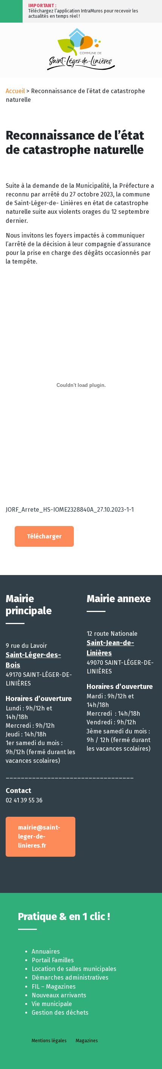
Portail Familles (53, 960)
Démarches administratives (70, 977)
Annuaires (46, 951)
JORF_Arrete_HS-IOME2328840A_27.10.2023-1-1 (70, 509)
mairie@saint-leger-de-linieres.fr (39, 836)
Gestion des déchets (60, 1012)
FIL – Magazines (54, 986)
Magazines (87, 1040)
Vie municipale (52, 1004)
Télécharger (44, 536)
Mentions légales (49, 1040)
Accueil (15, 91)
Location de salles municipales (74, 968)
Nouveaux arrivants (59, 995)
